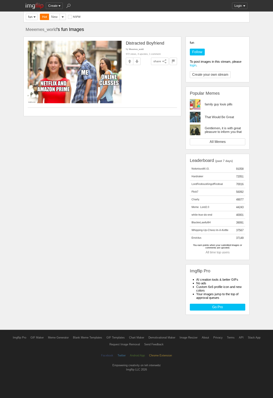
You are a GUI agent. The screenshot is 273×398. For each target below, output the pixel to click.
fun (30, 17)
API (241, 337)
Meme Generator (58, 337)
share (157, 61)
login (193, 65)
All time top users (218, 252)
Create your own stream (210, 74)
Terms (231, 337)
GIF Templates (115, 337)
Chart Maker (136, 337)
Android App (137, 355)
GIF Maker (37, 337)
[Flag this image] (173, 61)
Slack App (254, 337)
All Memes (218, 142)
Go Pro (217, 307)
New (54, 17)
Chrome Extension (160, 355)
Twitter (122, 355)
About (205, 337)
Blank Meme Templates (87, 337)
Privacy (218, 337)
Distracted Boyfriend (145, 43)
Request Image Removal (124, 344)
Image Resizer (188, 337)
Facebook (107, 355)
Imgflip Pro (19, 337)
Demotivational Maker (161, 337)
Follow (197, 52)
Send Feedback (154, 344)
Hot (44, 17)
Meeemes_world (41, 29)
